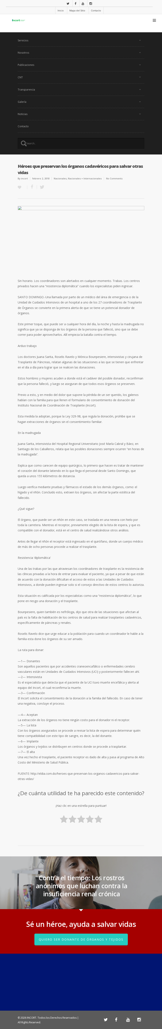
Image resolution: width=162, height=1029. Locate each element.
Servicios (23, 40)
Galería (22, 102)
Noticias (22, 114)
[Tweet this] (41, 187)
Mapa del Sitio (77, 10)
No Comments (114, 178)
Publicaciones (26, 65)
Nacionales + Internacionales (85, 178)
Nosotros (23, 52)
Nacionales (60, 178)
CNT (20, 77)
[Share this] (32, 187)
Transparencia (26, 89)
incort (24, 178)
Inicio (61, 10)
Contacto (96, 10)
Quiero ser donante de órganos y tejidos (81, 939)
